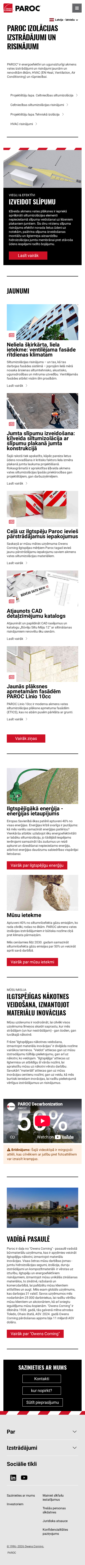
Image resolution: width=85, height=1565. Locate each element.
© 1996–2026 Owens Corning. (25, 1546)
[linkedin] (13, 1477)
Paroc (22, 8)
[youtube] (24, 1477)
